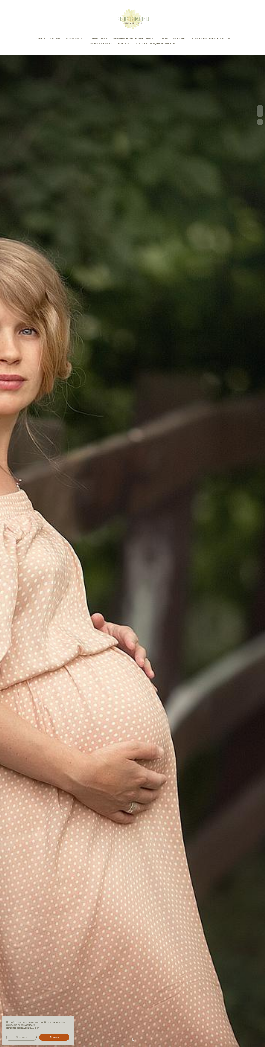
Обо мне (55, 38)
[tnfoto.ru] (132, 19)
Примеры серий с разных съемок (133, 38)
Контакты (123, 44)
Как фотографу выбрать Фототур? (210, 38)
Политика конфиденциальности (155, 44)
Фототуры (179, 38)
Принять (54, 1037)
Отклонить (21, 1037)
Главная (40, 38)
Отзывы (163, 38)
